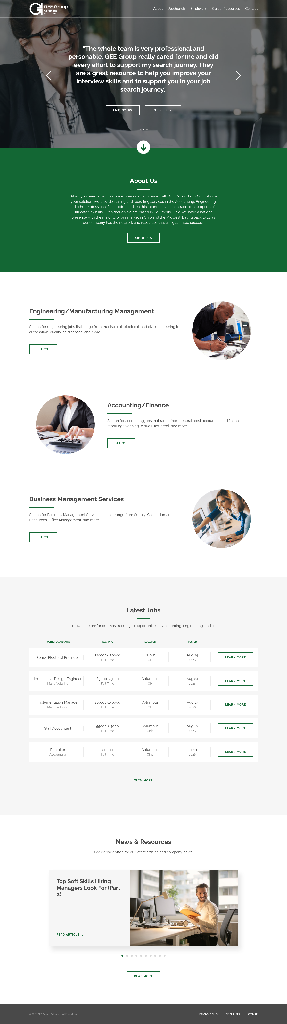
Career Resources (226, 8)
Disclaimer (233, 1014)
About (158, 8)
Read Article (68, 935)
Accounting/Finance (138, 405)
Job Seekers (163, 110)
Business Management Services (76, 499)
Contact (251, 8)
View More (143, 780)
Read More (143, 976)
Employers (198, 8)
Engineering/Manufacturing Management (91, 311)
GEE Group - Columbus (49, 1014)
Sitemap (252, 1014)
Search (43, 349)
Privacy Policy (208, 1014)
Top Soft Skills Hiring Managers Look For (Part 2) (88, 888)
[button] (48, 76)
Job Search (176, 8)
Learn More (235, 657)
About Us (143, 237)
